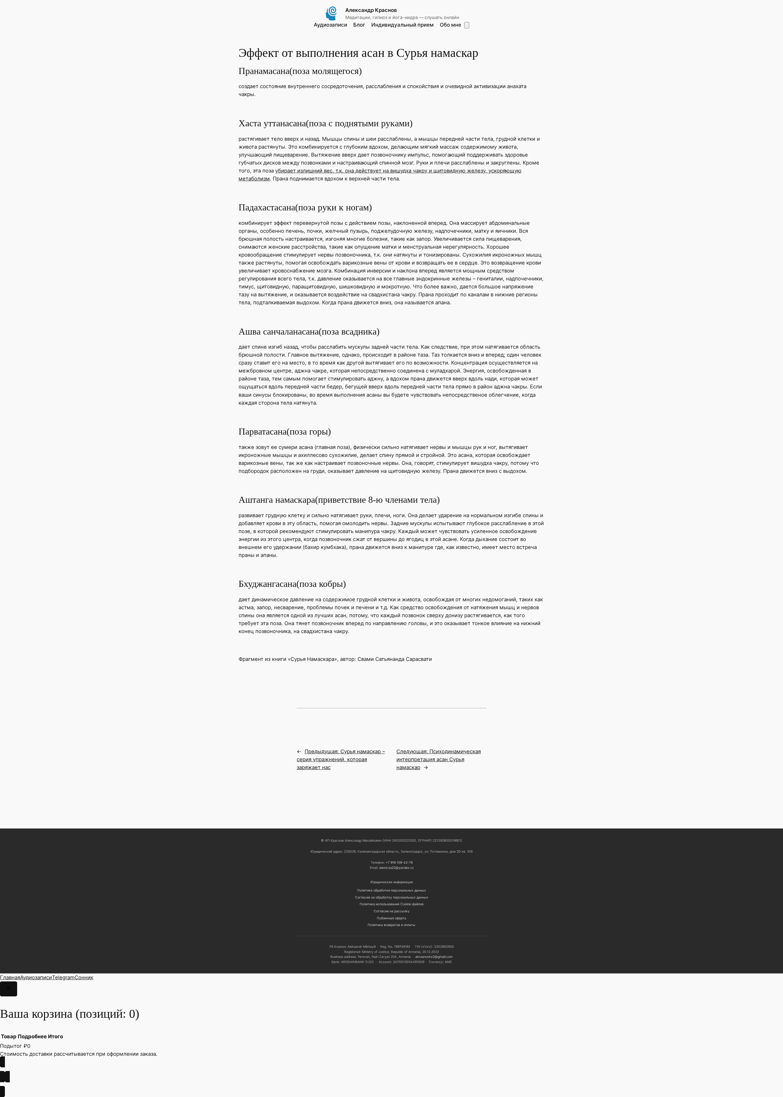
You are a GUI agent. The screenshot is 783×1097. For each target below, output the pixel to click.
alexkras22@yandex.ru (396, 868)
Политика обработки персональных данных (391, 890)
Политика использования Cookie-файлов (392, 904)
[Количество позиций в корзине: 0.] (466, 25)
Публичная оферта (391, 918)
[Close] (8, 989)
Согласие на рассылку (392, 911)
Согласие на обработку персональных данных (391, 897)
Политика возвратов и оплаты (391, 925)
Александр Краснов (371, 10)
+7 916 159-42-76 (399, 863)
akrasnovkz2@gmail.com (434, 957)
